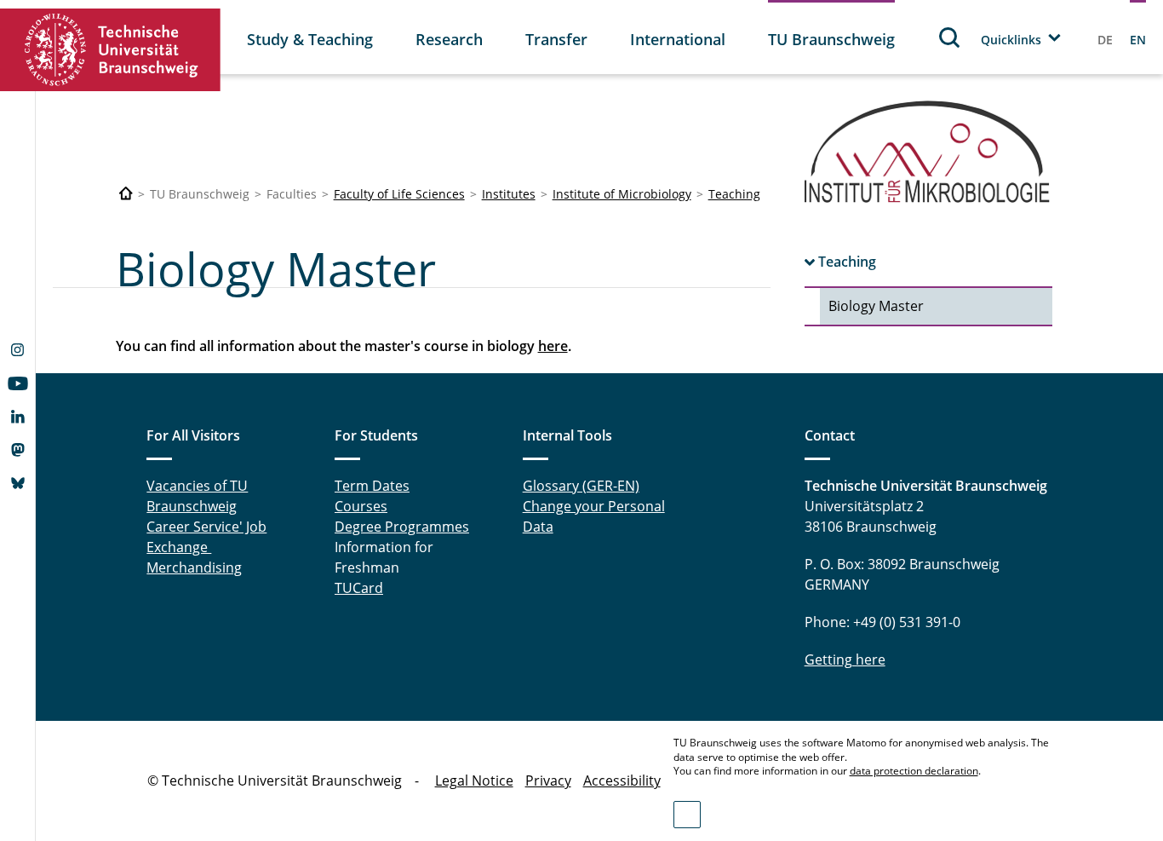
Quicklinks (1011, 40)
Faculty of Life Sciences (399, 194)
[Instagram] (17, 352)
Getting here (845, 659)
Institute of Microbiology (622, 194)
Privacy (548, 780)
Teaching (734, 194)
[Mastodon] (17, 451)
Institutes (509, 194)
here (553, 346)
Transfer (556, 39)
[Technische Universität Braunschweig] (110, 50)
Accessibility (622, 780)
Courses (361, 506)
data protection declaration (914, 770)
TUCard (359, 588)
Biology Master (876, 306)
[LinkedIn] (17, 418)
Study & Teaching (310, 39)
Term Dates (372, 485)
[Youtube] (17, 385)
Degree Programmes (402, 526)
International (677, 39)
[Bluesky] (17, 485)
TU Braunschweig (831, 39)
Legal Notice (474, 780)
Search (950, 37)
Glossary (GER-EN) (581, 485)
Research (449, 39)
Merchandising (194, 567)
